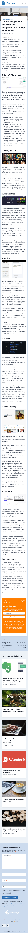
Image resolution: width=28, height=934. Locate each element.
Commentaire (7, 855)
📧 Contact (21, 919)
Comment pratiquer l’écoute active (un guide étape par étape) (21, 643)
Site (4, 887)
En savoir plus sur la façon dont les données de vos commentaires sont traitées (14, 905)
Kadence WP (22, 931)
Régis (5, 33)
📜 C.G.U (16, 921)
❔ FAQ (11, 921)
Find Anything (10, 407)
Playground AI (10, 150)
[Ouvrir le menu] (25, 3)
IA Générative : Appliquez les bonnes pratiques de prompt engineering (12, 741)
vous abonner (21, 892)
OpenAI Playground (12, 75)
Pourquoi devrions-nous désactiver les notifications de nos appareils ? (7, 643)
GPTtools (8, 258)
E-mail (5, 880)
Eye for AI (8, 491)
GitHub (7, 338)
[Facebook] (8, 925)
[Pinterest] (5, 925)
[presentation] (14, 667)
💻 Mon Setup (15, 919)
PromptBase (9, 194)
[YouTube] (3, 925)
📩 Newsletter (7, 919)
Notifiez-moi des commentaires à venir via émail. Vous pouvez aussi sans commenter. (13, 892)
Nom (4, 874)
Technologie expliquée (7, 19)
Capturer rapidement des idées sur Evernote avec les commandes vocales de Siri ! (13, 680)
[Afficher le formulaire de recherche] (22, 3)
